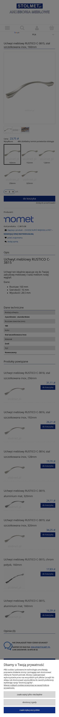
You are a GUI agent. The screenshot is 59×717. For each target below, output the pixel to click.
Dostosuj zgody (29, 702)
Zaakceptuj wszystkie (29, 710)
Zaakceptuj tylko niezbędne (29, 694)
